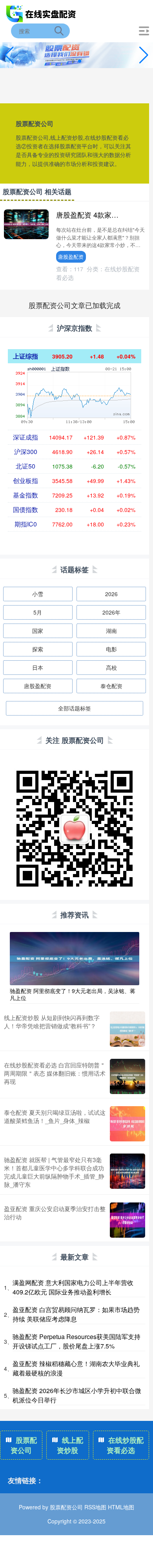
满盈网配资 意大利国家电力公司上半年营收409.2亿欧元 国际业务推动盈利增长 (73, 1287)
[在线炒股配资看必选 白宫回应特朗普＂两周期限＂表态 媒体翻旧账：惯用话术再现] (127, 1076)
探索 (37, 649)
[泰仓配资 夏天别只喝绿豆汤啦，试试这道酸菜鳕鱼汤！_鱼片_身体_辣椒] (127, 1123)
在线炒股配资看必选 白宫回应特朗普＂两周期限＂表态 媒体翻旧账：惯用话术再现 (55, 1073)
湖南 (111, 631)
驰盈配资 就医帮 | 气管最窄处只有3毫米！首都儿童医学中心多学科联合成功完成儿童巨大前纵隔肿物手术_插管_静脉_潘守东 (54, 1171)
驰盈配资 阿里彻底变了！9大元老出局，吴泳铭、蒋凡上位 (72, 994)
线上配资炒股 (70, 1445)
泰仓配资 (111, 686)
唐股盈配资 (71, 256)
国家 (37, 631)
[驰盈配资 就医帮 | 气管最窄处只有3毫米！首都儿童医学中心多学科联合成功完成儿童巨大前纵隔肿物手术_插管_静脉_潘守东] (127, 1172)
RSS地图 (95, 1507)
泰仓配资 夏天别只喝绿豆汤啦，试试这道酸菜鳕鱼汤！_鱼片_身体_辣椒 (55, 1116)
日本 (37, 667)
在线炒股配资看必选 (125, 1445)
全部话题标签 (74, 708)
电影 (111, 649)
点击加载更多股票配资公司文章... (74, 305)
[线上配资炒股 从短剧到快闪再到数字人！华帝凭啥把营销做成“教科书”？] (127, 1029)
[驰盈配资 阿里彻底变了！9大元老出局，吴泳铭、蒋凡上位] (74, 958)
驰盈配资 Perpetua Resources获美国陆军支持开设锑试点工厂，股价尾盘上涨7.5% (76, 1341)
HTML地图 (121, 1507)
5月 (37, 612)
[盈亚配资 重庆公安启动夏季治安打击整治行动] (127, 1220)
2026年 (111, 612)
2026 (111, 594)
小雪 (37, 594)
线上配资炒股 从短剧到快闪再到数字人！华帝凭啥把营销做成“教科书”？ (52, 1021)
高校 (111, 667)
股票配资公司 (24, 1445)
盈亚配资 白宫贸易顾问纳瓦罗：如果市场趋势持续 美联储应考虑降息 (76, 1314)
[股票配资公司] (41, 13)
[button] (143, 55)
